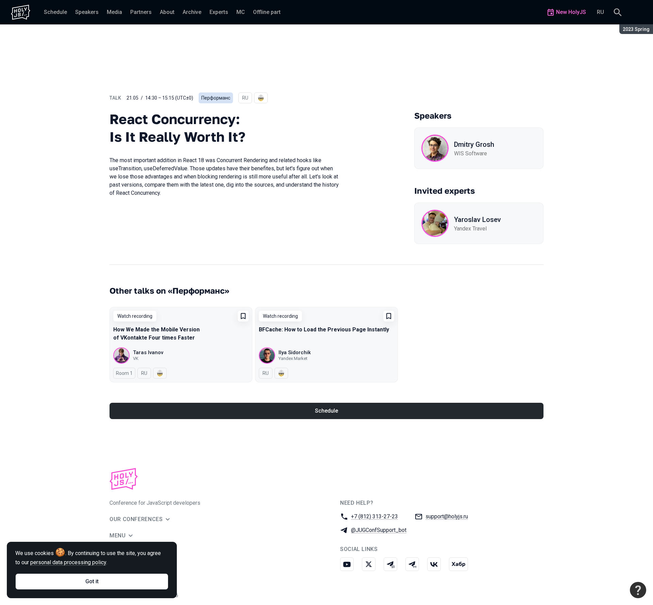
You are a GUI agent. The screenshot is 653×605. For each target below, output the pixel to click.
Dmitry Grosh (474, 144)
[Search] (617, 12)
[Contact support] (638, 590)
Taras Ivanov (148, 352)
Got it (92, 581)
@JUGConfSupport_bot (378, 530)
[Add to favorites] (243, 316)
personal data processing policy (68, 562)
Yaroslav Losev (477, 219)
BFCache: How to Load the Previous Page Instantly (324, 329)
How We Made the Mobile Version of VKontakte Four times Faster (156, 333)
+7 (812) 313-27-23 (374, 516)
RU (600, 12)
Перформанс (215, 98)
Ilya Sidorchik (295, 352)
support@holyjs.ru (446, 516)
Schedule (326, 411)
